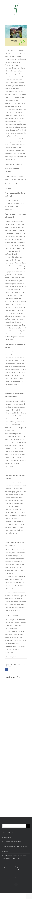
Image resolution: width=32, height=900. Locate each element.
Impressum (6, 867)
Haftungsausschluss (19, 867)
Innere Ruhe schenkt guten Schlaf (15, 846)
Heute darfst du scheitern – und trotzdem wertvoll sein (14, 857)
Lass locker (7, 837)
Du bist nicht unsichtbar (12, 842)
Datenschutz (16, 870)
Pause (5, 851)
